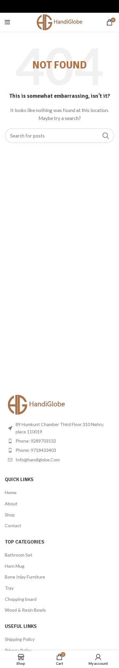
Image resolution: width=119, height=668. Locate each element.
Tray (9, 588)
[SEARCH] (106, 135)
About (11, 503)
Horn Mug (14, 566)
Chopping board (20, 599)
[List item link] (59, 440)
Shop (10, 514)
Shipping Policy (20, 639)
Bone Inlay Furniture (25, 576)
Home (11, 492)
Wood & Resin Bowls (25, 610)
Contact (13, 525)
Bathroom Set (18, 555)
